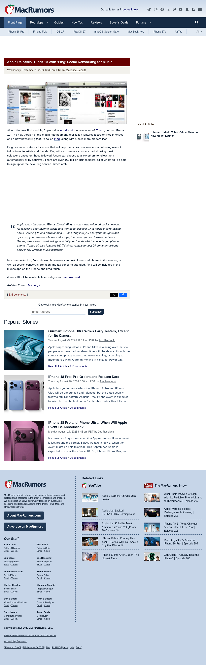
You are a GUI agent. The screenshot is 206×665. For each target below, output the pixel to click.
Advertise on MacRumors (25, 526)
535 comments (17, 294)
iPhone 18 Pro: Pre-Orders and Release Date (83, 377)
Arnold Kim (10, 544)
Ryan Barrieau (44, 598)
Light (72, 647)
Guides (59, 22)
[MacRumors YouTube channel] (181, 9)
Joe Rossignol (108, 381)
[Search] (198, 22)
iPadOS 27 (79, 31)
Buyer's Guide (119, 22)
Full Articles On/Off (33, 647)
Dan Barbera (10, 598)
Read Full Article (57, 366)
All (199, 31)
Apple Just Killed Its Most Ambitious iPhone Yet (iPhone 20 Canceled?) (119, 527)
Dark (78, 647)
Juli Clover (9, 558)
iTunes (100, 130)
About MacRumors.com (24, 515)
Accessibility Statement (15, 641)
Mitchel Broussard (13, 571)
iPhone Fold (40, 31)
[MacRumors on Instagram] (156, 9)
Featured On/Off (13, 647)
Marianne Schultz (76, 70)
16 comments (78, 457)
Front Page (15, 22)
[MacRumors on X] (168, 9)
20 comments (78, 407)
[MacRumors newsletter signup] (200, 9)
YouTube (95, 485)
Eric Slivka (42, 544)
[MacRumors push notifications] (187, 9)
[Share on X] (114, 295)
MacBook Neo (136, 31)
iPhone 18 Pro (16, 31)
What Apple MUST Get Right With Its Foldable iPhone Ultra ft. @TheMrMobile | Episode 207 (183, 497)
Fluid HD (56, 647)
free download (71, 277)
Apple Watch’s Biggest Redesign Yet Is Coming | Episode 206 (179, 512)
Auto (65, 647)
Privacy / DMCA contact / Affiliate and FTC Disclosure (30, 635)
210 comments (78, 366)
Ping (57, 138)
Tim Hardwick (107, 340)
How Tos (77, 22)
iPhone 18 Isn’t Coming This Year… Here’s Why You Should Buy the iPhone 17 (120, 542)
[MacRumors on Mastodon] (174, 9)
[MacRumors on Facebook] (162, 9)
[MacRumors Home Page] (29, 9)
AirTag (178, 31)
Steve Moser (10, 612)
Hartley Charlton (12, 585)
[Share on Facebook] (123, 295)
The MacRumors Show (171, 485)
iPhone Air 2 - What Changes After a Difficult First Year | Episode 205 (181, 527)
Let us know (130, 9)
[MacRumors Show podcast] (149, 9)
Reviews (96, 22)
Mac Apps (34, 285)
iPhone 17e (159, 31)
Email (6, 551)
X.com (14, 551)
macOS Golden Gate (106, 31)
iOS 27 (60, 31)
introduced (66, 130)
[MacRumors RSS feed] (194, 9)
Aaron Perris (43, 612)
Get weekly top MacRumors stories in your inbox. (67, 304)
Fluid (48, 647)
